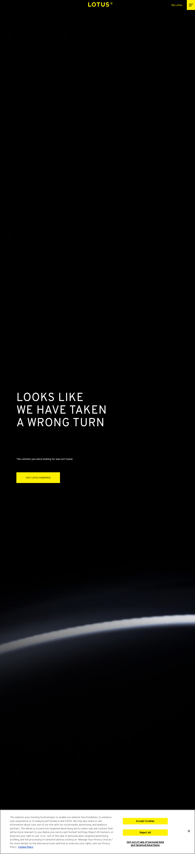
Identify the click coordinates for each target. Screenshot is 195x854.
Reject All (145, 832)
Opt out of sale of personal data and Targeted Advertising (145, 844)
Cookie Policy (25, 847)
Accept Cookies (145, 821)
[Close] (189, 831)
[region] (97, 832)
